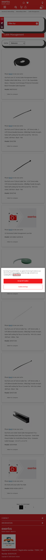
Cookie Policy (16, 275)
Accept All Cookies (23, 281)
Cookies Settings (23, 287)
